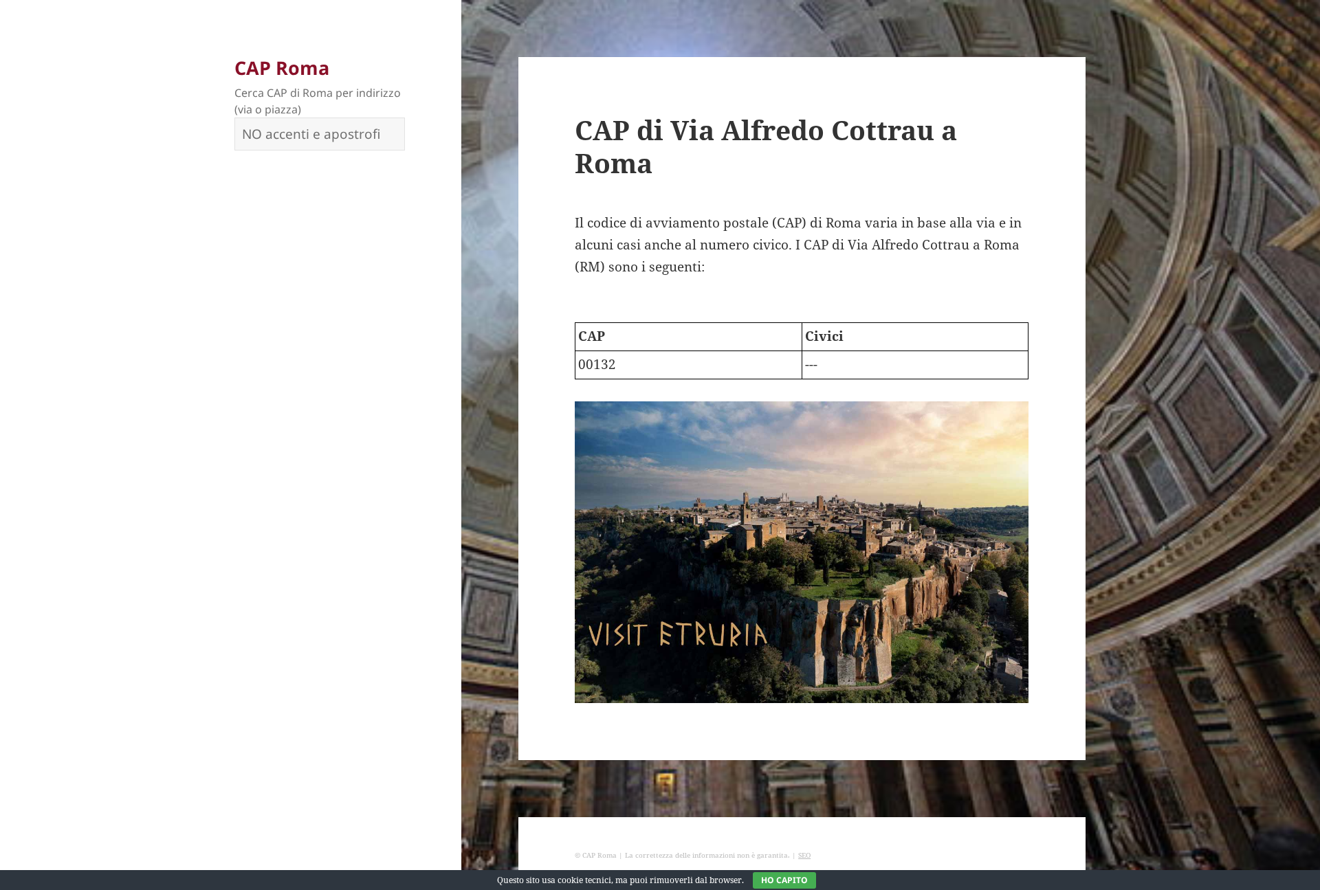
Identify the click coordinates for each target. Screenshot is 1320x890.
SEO (804, 855)
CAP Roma (281, 67)
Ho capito (784, 880)
